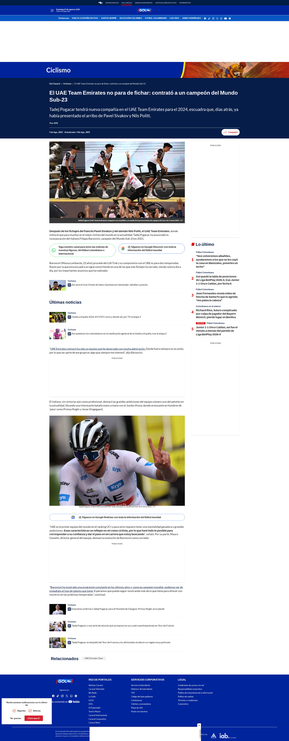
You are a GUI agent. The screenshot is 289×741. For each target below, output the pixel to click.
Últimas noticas (112, 2)
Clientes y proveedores (141, 704)
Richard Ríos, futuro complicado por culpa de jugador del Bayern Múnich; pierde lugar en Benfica (216, 313)
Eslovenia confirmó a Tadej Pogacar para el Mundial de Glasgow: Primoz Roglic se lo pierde (118, 608)
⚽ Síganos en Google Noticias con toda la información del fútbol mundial (120, 517)
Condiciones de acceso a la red (191, 685)
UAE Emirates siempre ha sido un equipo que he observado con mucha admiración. (98, 348)
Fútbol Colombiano (205, 252)
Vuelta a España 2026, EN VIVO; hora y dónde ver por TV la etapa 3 (106, 316)
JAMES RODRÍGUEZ (191, 18)
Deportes (21, 711)
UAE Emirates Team (94, 658)
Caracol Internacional (98, 715)
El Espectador (95, 708)
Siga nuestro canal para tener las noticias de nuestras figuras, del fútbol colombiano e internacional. (83, 250)
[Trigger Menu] (52, 10)
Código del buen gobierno (142, 697)
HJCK (91, 700)
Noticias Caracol (96, 685)
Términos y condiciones (188, 700)
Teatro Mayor (95, 712)
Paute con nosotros (139, 712)
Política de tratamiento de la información (195, 693)
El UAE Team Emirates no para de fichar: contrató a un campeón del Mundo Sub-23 (110, 84)
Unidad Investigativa (143, 2)
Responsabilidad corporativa (190, 689)
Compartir (233, 132)
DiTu (91, 704)
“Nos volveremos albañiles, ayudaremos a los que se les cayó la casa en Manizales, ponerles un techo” (217, 261)
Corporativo (183, 704)
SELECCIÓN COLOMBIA (131, 18)
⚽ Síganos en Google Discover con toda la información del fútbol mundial (152, 248)
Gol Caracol (127, 2)
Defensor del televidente (141, 689)
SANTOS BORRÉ (109, 18)
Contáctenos (136, 700)
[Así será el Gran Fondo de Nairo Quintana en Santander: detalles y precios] (57, 285)
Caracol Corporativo (97, 719)
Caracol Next (94, 723)
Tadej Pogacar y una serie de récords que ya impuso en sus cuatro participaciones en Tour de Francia (123, 625)
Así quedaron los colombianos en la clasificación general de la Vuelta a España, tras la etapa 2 (119, 333)
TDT (133, 693)
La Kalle (92, 697)
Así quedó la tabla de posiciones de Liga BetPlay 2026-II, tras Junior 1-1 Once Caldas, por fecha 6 (217, 280)
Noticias (37, 711)
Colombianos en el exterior (208, 306)
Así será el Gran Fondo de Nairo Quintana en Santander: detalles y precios (110, 284)
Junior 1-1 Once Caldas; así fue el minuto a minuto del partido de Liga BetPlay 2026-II (217, 331)
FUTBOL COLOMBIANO (156, 18)
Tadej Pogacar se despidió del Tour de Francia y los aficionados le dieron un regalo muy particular (121, 642)
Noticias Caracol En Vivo (165, 2)
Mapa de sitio (137, 708)
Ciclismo (67, 84)
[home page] (100, 3)
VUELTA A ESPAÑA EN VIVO (85, 18)
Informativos (185, 2)
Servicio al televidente (140, 685)
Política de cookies (186, 697)
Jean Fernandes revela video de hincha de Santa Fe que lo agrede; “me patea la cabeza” (217, 297)
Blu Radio (93, 693)
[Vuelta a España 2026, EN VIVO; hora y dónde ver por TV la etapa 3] (57, 317)
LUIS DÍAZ (174, 18)
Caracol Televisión (96, 689)
